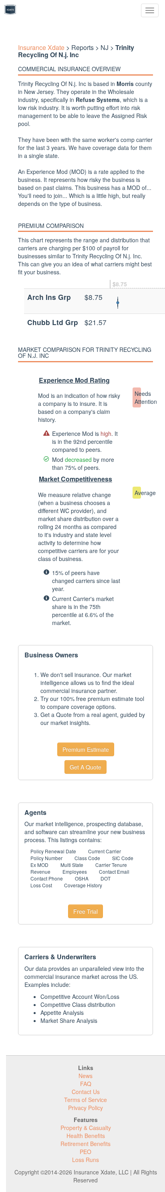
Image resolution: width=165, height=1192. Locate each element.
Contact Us (86, 1092)
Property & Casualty (85, 1128)
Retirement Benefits (85, 1144)
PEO (85, 1152)
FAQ (85, 1084)
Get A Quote (85, 767)
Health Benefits (85, 1136)
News (85, 1076)
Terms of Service (85, 1100)
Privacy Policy (85, 1108)
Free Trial (85, 911)
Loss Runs (85, 1160)
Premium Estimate (85, 749)
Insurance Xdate (41, 47)
